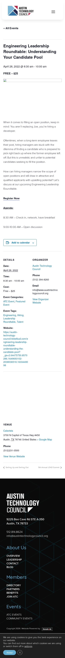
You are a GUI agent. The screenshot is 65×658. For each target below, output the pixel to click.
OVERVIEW (13, 556)
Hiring (20, 315)
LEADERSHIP (14, 560)
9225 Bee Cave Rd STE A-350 (25, 519)
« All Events (10, 28)
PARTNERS (13, 589)
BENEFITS (12, 593)
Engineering (9, 315)
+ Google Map (44, 439)
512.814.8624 (14, 532)
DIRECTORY (13, 585)
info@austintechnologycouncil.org (27, 536)
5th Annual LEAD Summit (49, 467)
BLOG (9, 567)
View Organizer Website (40, 301)
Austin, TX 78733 (17, 523)
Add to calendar (21, 242)
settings (28, 646)
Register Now (11, 198)
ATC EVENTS (14, 615)
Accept (9, 652)
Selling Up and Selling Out (16, 467)
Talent (20, 321)
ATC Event (8, 301)
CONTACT (12, 563)
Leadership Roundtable (9, 320)
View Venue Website (14, 456)
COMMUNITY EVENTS (19, 618)
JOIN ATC (12, 596)
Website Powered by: (31, 628)
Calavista (8, 430)
